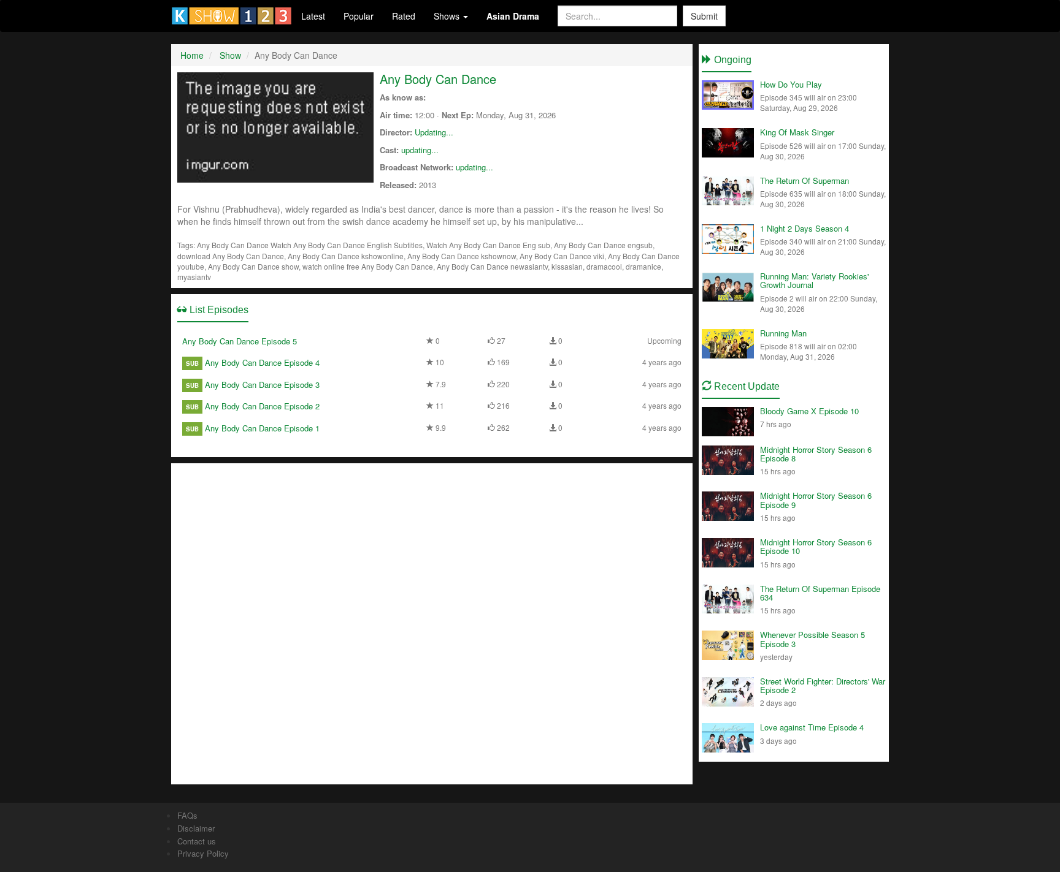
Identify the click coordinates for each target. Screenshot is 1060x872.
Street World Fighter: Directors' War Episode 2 (822, 685)
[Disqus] (431, 622)
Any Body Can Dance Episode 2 (262, 406)
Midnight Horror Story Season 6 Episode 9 (816, 500)
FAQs (187, 815)
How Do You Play (791, 84)
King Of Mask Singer (797, 132)
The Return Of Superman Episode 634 (820, 593)
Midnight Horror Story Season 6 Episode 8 (816, 454)
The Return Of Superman (804, 180)
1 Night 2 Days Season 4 (804, 228)
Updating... (434, 132)
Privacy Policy (203, 853)
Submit (704, 16)
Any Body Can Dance (438, 79)
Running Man (783, 333)
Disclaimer (196, 828)
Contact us (196, 841)
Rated (403, 16)
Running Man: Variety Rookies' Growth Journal (814, 280)
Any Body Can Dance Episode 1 (262, 428)
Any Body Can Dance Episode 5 (239, 341)
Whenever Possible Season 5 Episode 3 (812, 639)
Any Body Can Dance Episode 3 (262, 384)
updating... (420, 150)
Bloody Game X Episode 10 (809, 411)
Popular (359, 16)
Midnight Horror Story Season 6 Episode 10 (816, 546)
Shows (448, 16)
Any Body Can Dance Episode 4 (262, 362)
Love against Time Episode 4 (812, 727)
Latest (313, 16)
